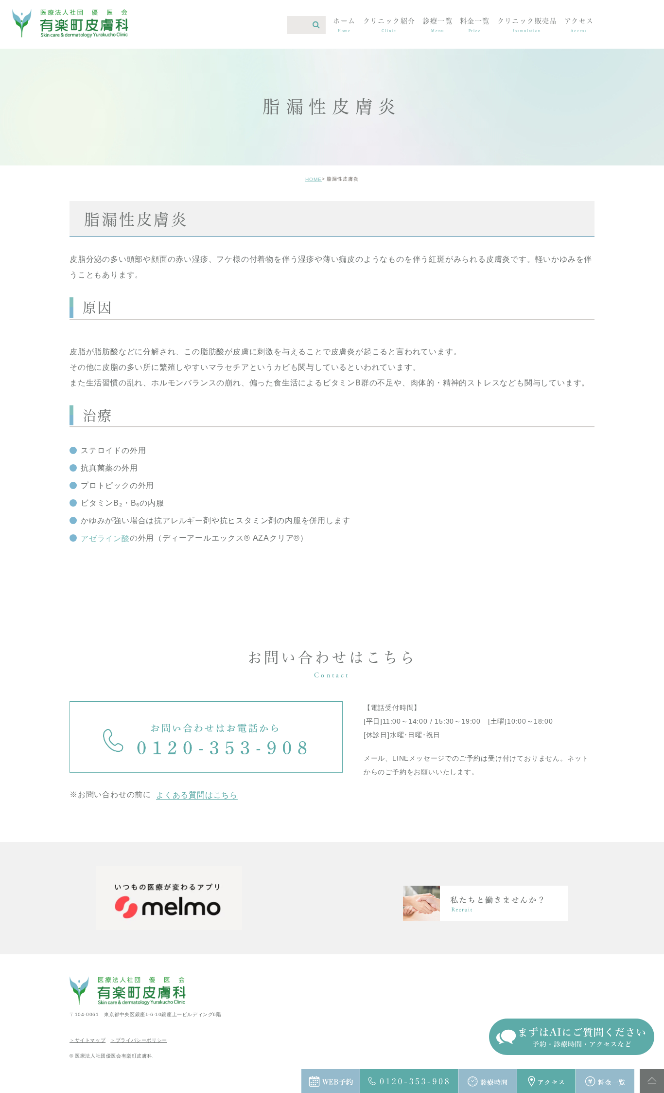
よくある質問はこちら (197, 795)
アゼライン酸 (105, 538)
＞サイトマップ (87, 1040)
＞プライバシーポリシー (138, 1040)
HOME (313, 179)
